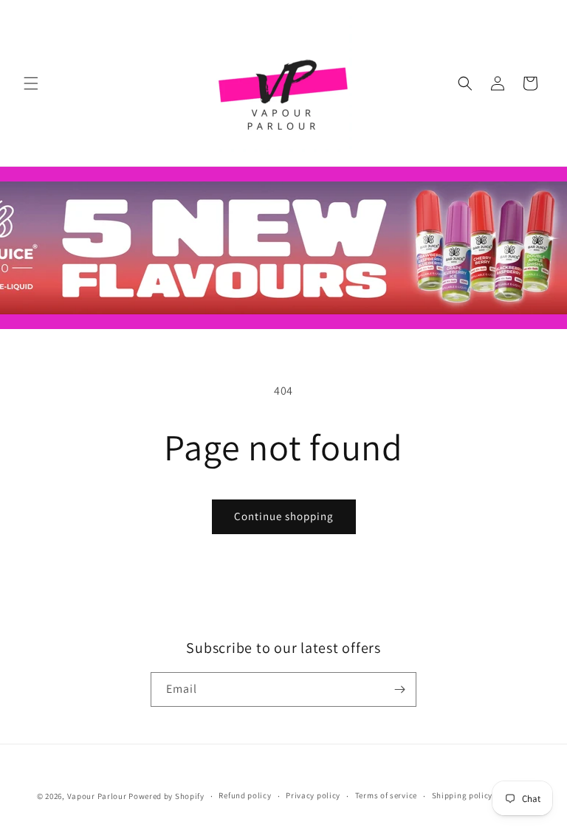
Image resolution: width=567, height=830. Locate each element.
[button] (31, 83)
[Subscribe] (399, 689)
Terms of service (386, 795)
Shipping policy (462, 795)
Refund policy (245, 795)
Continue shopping (284, 516)
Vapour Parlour (97, 796)
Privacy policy (313, 795)
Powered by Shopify (166, 796)
